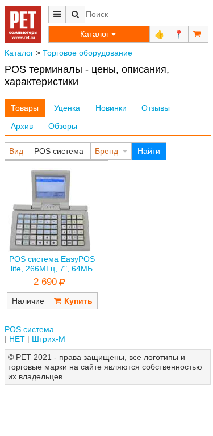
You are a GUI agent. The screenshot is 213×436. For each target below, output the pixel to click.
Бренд (106, 151)
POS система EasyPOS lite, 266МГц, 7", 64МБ (52, 263)
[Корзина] (198, 34)
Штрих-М (48, 338)
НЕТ (17, 338)
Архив (22, 126)
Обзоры (62, 126)
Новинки (111, 107)
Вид (16, 151)
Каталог (19, 52)
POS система (58, 151)
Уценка (67, 107)
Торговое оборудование (87, 52)
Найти (148, 151)
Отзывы (155, 107)
